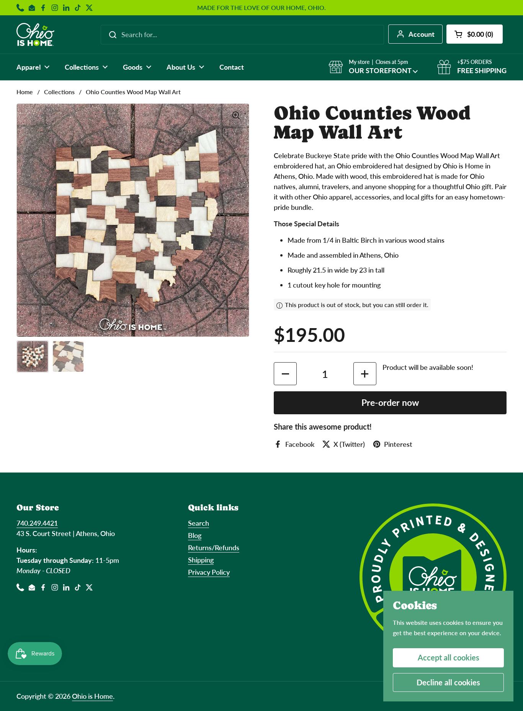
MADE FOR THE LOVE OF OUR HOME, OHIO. (261, 8)
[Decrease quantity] (285, 373)
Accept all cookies (448, 657)
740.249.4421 (37, 523)
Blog (194, 535)
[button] (474, 34)
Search (198, 523)
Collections (59, 91)
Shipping (201, 560)
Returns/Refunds (213, 547)
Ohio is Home (92, 696)
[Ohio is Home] (35, 34)
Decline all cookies (448, 682)
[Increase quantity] (364, 373)
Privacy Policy (209, 572)
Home (24, 91)
